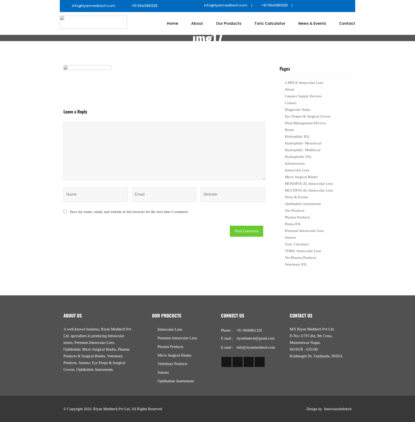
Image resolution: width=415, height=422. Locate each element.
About (197, 23)
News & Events (312, 23)
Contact (347, 23)
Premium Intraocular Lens (304, 231)
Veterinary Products (172, 364)
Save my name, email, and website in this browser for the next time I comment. (129, 212)
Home (172, 23)
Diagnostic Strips (297, 110)
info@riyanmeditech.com (93, 5)
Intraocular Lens (297, 170)
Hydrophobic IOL (298, 157)
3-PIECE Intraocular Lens (304, 83)
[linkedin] (337, 6)
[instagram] (327, 6)
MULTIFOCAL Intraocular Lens (309, 190)
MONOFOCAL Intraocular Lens (309, 184)
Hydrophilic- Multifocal (302, 150)
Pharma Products (297, 217)
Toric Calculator (269, 23)
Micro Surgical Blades (301, 177)
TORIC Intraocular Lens (303, 251)
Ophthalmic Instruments (303, 204)
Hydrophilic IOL (297, 136)
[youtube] (347, 6)
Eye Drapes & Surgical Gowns (308, 116)
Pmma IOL (293, 224)
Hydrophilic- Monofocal (303, 143)
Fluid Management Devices (305, 123)
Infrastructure (295, 163)
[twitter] (316, 6)
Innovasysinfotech (338, 409)
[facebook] (306, 6)
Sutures (290, 237)
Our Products (228, 23)
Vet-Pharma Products (300, 258)
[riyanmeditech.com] (93, 22)
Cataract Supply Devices (303, 96)
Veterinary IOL (296, 264)
